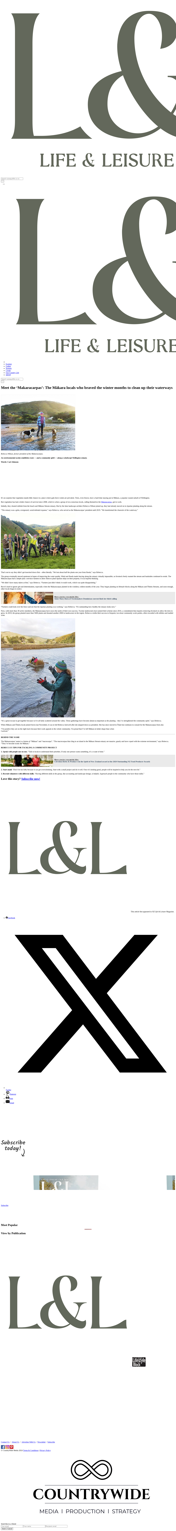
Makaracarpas (106, 502)
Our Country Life (12, 373)
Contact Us (5, 1442)
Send (4, 1529)
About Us (15, 1442)
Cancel (9, 1529)
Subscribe (51, 1442)
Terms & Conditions (30, 1450)
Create (8, 371)
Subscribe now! (30, 778)
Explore (9, 364)
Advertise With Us (29, 1442)
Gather (8, 366)
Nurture (9, 368)
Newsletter (41, 1442)
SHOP (8, 375)
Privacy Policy (45, 1450)
